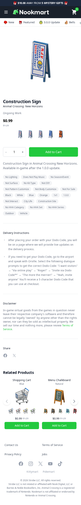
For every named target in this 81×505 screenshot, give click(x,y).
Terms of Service (52, 445)
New (11, 22)
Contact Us (11, 445)
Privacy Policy (13, 454)
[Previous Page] (7, 401)
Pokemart (49, 471)
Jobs (44, 454)
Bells (72, 22)
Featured (29, 22)
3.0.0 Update (52, 22)
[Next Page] (74, 401)
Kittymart (32, 471)
